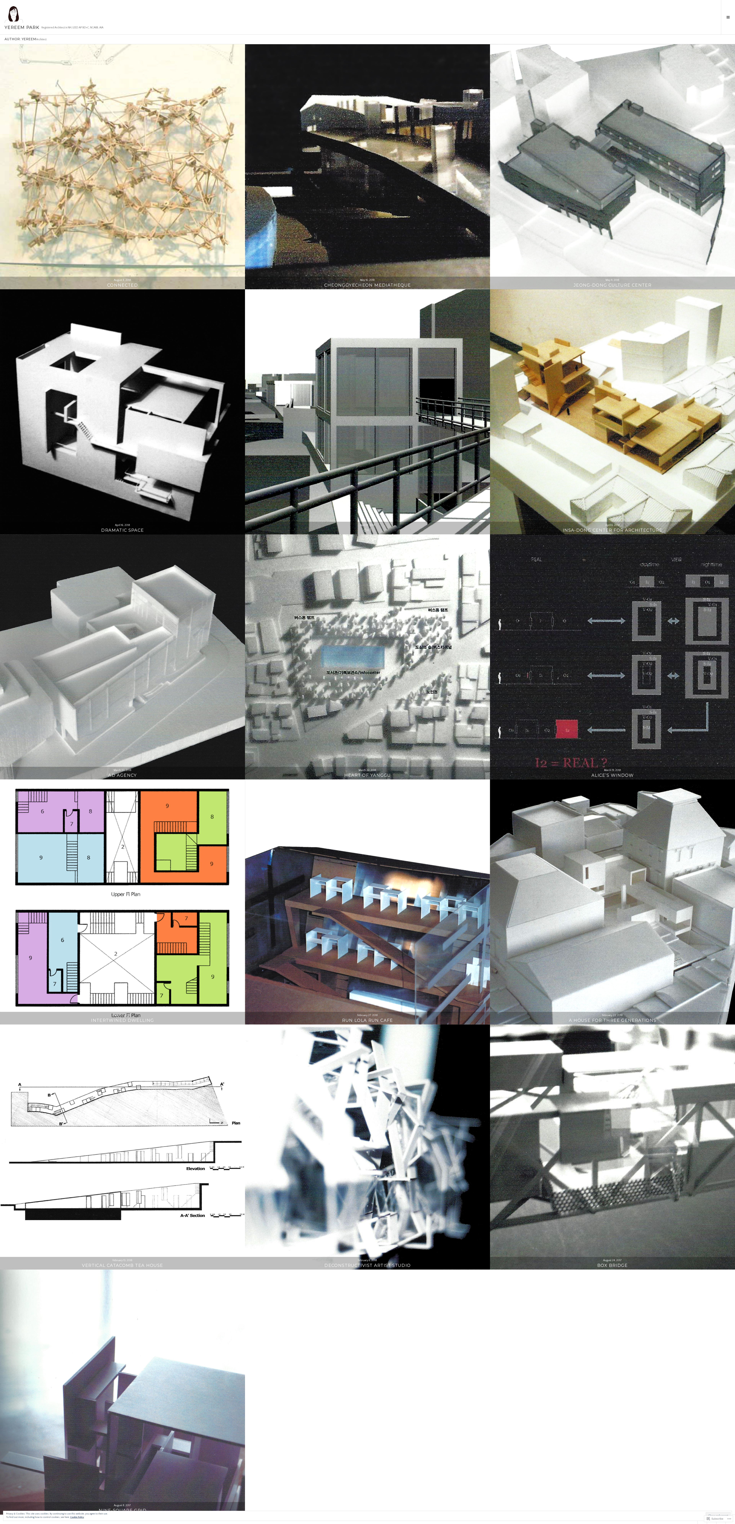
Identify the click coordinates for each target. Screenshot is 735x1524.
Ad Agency (122, 775)
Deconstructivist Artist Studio (367, 1265)
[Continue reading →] (122, 166)
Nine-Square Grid (122, 1510)
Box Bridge (612, 1265)
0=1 (367, 530)
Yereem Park (22, 27)
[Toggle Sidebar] (728, 17)
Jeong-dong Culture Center (612, 285)
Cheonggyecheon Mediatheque (367, 285)
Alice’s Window (612, 775)
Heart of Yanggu (367, 775)
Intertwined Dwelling (122, 1020)
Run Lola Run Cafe (367, 1020)
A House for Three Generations (612, 1020)
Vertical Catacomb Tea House (122, 1265)
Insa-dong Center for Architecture (612, 530)
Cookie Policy (77, 1517)
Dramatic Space (122, 530)
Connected (122, 285)
